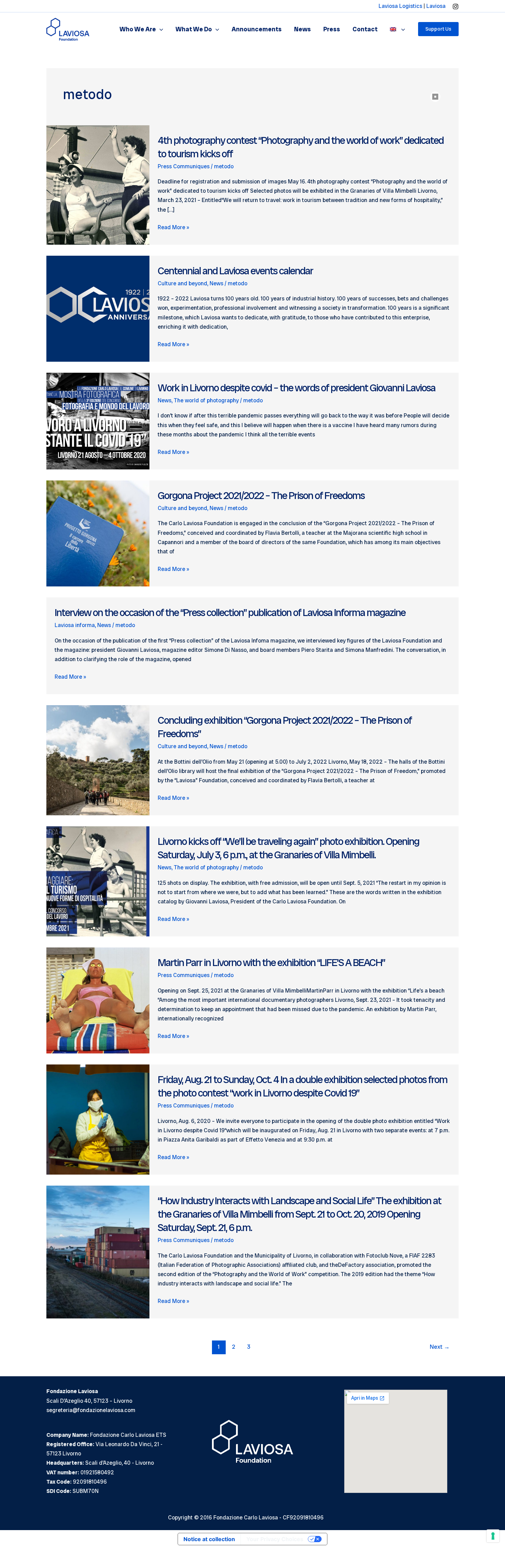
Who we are (138, 29)
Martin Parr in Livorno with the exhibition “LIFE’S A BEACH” (271, 962)
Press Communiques (184, 166)
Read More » (173, 227)
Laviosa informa (75, 625)
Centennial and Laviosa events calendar (235, 270)
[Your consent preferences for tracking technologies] (493, 1535)
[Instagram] (455, 6)
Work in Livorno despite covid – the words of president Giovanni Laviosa (296, 387)
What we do (194, 29)
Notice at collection (209, 1539)
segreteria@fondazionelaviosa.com (90, 1410)
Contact (365, 29)
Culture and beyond (182, 283)
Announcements (257, 29)
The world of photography (206, 400)
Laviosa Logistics (400, 6)
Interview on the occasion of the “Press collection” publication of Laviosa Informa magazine (230, 612)
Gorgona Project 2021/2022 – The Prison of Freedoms (261, 495)
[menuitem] (397, 29)
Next (440, 1346)
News (302, 29)
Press (331, 29)
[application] (159, 29)
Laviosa (436, 6)
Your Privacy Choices (274, 1539)
